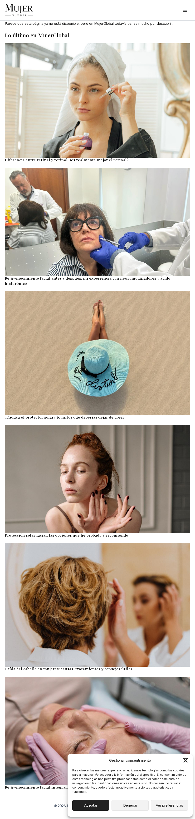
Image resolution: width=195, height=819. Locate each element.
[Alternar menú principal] (185, 10)
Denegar (130, 805)
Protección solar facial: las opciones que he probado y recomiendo (66, 535)
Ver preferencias (169, 805)
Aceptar (90, 805)
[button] (185, 760)
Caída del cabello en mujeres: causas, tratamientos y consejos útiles (68, 669)
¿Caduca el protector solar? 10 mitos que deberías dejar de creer (64, 417)
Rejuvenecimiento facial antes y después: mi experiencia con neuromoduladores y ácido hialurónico (87, 281)
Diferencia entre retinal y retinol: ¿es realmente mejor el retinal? (67, 160)
